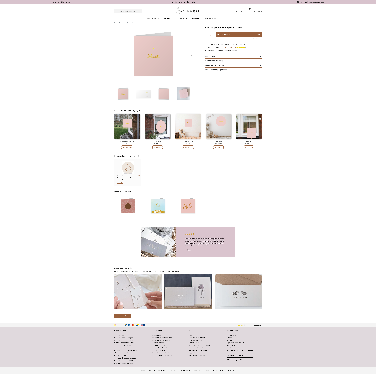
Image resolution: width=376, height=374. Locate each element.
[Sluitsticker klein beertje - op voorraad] (128, 167)
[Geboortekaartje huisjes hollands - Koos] (158, 206)
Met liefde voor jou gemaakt (216, 70)
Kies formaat (157, 147)
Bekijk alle (120, 183)
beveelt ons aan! (230, 47)
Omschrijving (210, 56)
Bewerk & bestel (127, 147)
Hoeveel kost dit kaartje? (214, 61)
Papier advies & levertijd (214, 65)
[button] (239, 11)
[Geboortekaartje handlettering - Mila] (188, 206)
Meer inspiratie (121, 316)
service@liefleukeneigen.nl (190, 370)
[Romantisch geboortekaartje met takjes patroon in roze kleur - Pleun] (128, 206)
